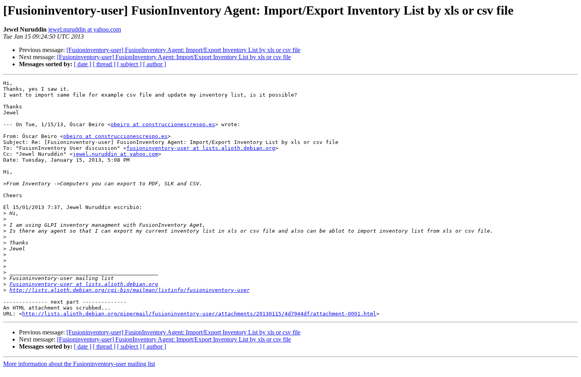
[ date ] (82, 64)
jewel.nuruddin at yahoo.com (84, 29)
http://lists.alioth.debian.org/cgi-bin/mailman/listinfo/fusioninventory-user (129, 290)
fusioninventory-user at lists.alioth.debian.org (200, 148)
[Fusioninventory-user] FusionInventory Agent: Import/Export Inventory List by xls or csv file (183, 50)
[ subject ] (129, 64)
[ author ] (154, 64)
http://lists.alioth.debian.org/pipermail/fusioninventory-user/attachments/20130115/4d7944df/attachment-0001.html (199, 314)
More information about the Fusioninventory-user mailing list (79, 363)
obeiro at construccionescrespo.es (163, 124)
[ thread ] (104, 64)
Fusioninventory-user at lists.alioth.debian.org (83, 284)
